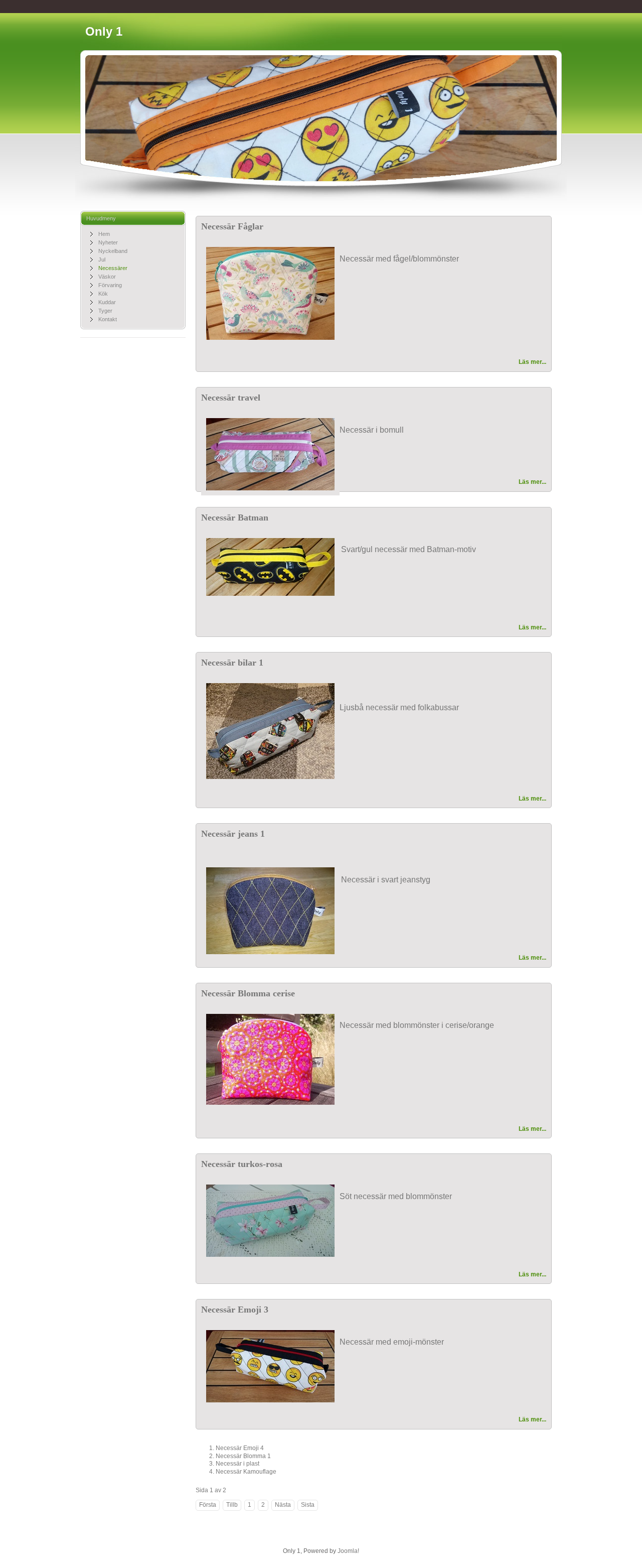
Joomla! (348, 1550)
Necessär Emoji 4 (240, 1448)
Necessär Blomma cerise (248, 993)
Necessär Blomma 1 (243, 1456)
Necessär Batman (234, 517)
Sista (307, 1504)
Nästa (283, 1504)
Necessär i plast (237, 1463)
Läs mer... (532, 361)
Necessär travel (230, 398)
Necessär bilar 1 (232, 663)
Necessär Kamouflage (246, 1471)
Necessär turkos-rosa (241, 1164)
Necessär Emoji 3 (234, 1309)
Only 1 (103, 31)
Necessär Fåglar (232, 226)
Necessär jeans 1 (233, 834)
